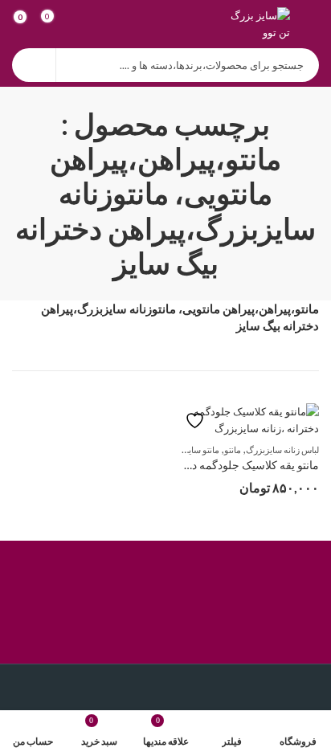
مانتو (232, 449)
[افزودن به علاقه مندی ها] (202, 420)
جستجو (33, 65)
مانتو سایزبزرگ (192, 449)
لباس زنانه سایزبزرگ (282, 449)
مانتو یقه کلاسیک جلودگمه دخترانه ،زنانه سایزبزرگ (201, 465)
